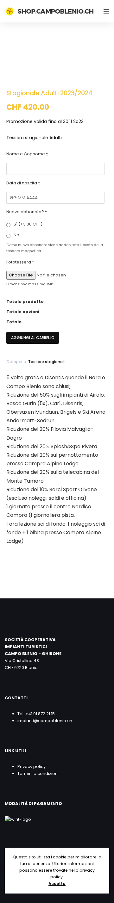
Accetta (57, 883)
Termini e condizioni (38, 773)
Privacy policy (31, 767)
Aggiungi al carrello (32, 337)
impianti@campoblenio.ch (44, 721)
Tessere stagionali (46, 361)
